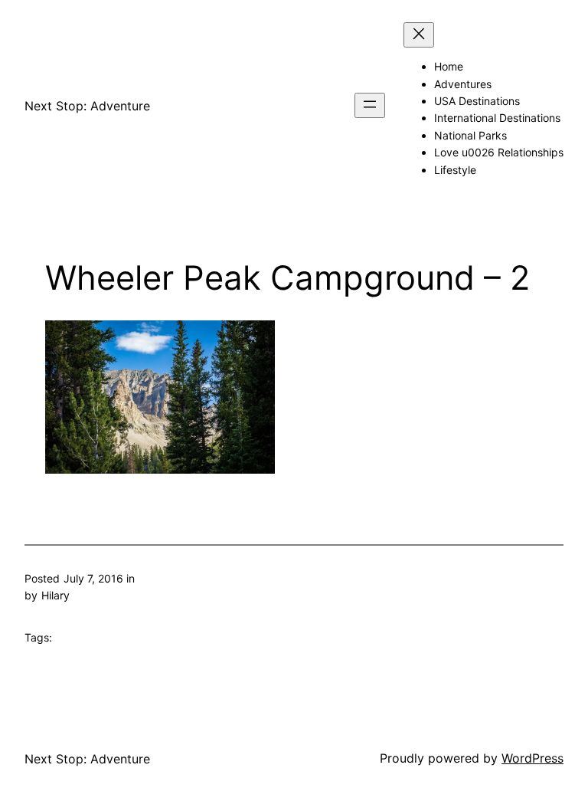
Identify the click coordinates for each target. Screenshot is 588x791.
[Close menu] (418, 35)
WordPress (532, 758)
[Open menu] (369, 105)
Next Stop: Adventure (87, 105)
